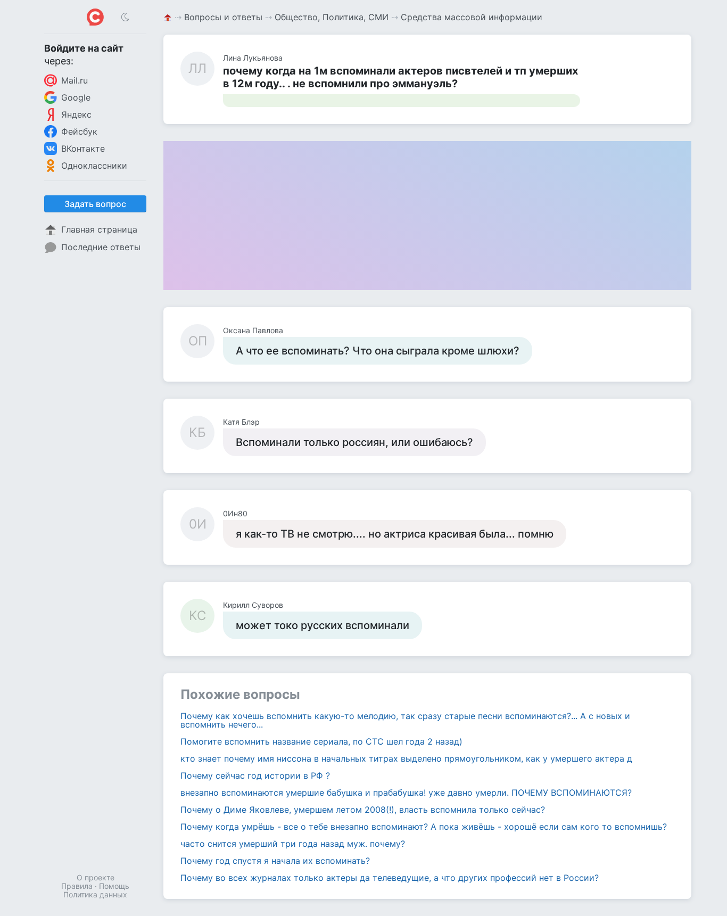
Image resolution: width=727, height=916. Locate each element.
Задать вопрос (95, 204)
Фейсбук (79, 131)
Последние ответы (101, 247)
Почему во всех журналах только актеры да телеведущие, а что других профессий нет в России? (389, 877)
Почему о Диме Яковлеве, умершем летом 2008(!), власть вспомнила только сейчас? (362, 809)
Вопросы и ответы (223, 17)
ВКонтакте (83, 148)
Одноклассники (94, 165)
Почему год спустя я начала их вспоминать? (275, 860)
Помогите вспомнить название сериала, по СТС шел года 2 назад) (321, 741)
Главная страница (99, 229)
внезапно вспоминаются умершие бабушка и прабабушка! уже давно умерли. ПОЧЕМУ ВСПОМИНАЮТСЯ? (406, 792)
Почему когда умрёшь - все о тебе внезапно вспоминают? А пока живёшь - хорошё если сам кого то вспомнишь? (423, 826)
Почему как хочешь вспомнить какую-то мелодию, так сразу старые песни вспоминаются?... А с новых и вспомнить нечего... (405, 720)
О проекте (95, 877)
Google (75, 97)
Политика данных (95, 894)
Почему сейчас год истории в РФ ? (255, 775)
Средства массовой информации (471, 17)
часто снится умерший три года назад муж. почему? (292, 843)
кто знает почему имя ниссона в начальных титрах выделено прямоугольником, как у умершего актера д (406, 758)
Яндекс (76, 114)
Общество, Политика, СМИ (332, 17)
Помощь (114, 885)
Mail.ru (74, 80)
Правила (77, 885)
